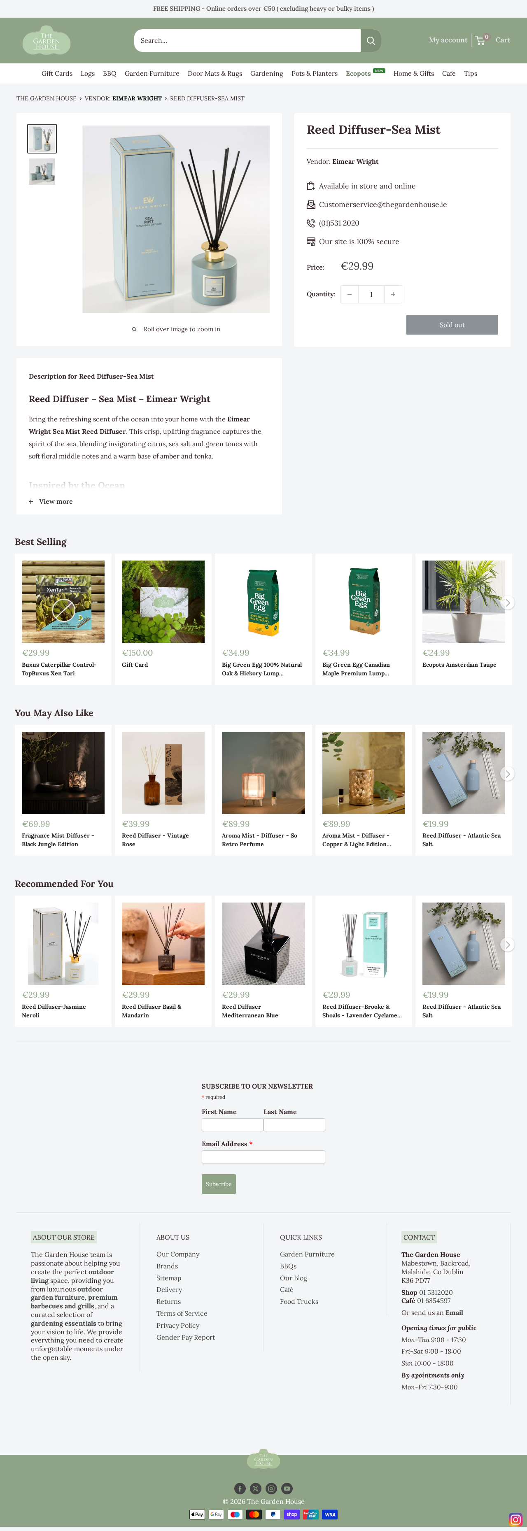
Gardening (266, 73)
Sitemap (169, 1278)
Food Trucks (299, 1301)
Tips (470, 73)
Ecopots (364, 73)
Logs (88, 73)
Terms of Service (182, 1313)
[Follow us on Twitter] (255, 1488)
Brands (167, 1266)
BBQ (110, 73)
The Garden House (46, 98)
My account (448, 39)
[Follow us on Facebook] (240, 1488)
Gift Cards (57, 73)
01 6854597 (433, 1300)
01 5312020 (436, 1292)
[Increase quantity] (393, 294)
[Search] (371, 40)
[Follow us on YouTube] (287, 1488)
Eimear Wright (137, 98)
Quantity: (321, 294)
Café (287, 1289)
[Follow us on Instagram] (271, 1488)
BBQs (288, 1266)
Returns (168, 1301)
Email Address (227, 1144)
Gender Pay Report (185, 1337)
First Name (219, 1112)
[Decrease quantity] (349, 294)
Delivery (169, 1289)
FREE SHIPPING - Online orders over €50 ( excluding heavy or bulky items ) (263, 8)
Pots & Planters (314, 73)
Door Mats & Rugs (215, 73)
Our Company (177, 1254)
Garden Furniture (152, 73)
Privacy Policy (177, 1325)
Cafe (449, 73)
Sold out (452, 325)
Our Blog (293, 1278)
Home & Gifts (414, 73)
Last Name (280, 1112)
